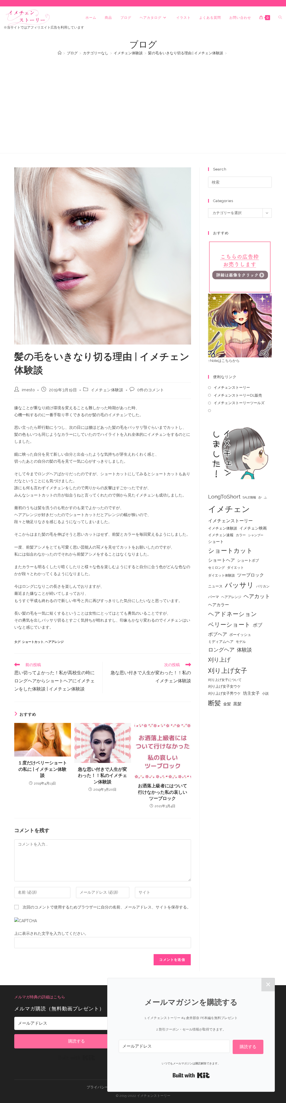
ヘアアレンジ (54, 642)
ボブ (257, 625)
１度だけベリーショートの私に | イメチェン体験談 (42, 769)
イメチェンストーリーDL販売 (238, 395)
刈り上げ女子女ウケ (224, 686)
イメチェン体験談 (107, 390)
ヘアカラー (218, 604)
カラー (241, 535)
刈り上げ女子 (227, 670)
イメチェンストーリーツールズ (239, 403)
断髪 (214, 703)
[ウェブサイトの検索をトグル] (280, 17)
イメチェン (229, 509)
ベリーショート (229, 624)
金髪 (227, 704)
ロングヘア (221, 650)
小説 (265, 693)
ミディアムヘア (220, 642)
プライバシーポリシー (105, 1087)
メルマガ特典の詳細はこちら (39, 997)
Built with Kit (76, 1058)
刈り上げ (219, 659)
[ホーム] (59, 53)
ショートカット (33, 642)
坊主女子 (251, 693)
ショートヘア (221, 560)
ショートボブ (248, 560)
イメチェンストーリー (232, 387)
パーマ (213, 597)
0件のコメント (150, 390)
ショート (216, 541)
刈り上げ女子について (225, 680)
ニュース (215, 586)
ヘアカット (257, 596)
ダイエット (235, 568)
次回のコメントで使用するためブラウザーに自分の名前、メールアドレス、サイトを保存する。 (107, 907)
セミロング (216, 568)
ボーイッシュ (240, 635)
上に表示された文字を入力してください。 (51, 933)
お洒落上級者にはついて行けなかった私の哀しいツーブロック (162, 792)
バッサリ (239, 585)
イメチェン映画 (253, 528)
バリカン (263, 586)
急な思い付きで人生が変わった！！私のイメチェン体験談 (102, 775)
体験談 (244, 650)
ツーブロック (250, 575)
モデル (241, 642)
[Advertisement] (143, 101)
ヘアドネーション (232, 613)
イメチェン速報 (220, 535)
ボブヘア (217, 634)
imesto (28, 390)
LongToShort (224, 496)
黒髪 (237, 703)
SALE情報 (249, 497)
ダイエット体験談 (221, 575)
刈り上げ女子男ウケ (224, 693)
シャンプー (255, 535)
